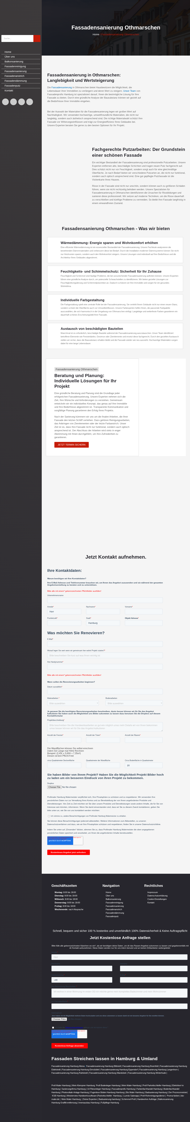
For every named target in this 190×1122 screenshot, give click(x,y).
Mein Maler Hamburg (131, 1085)
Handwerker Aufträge (146, 1099)
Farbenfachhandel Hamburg (149, 1089)
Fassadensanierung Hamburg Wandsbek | (108, 1073)
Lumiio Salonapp (131, 1095)
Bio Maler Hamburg (135, 1092)
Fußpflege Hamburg (110, 1102)
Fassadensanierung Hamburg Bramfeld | (141, 1066)
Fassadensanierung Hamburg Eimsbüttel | (81, 1069)
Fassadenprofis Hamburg (123, 1089)
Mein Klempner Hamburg (83, 1085)
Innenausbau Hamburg (88, 1102)
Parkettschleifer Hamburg (110, 1095)
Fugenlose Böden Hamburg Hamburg (107, 1092)
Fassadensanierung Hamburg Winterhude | (147, 1073)
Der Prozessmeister (178, 1092)
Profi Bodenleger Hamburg (108, 1085)
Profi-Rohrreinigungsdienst (152, 1095)
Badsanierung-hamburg (109, 1099)
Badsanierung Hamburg (156, 1092)
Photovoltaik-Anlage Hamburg (75, 1092)
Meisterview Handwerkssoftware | (82, 1095)
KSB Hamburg (59, 1095)
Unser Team (129, 91)
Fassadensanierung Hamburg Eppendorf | (120, 1069)
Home (96, 34)
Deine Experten (90, 1099)
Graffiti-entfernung (69, 1102)
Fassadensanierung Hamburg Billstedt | (104, 1066)
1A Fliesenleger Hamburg (99, 1089)
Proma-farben (173, 1095)
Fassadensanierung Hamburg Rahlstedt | (70, 1073)
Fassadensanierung (61, 87)
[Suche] (36, 38)
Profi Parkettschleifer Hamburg (157, 1085)
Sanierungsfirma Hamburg (74, 1089)
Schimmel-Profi (129, 1099)
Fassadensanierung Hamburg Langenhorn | (159, 1069)
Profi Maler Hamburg (60, 1085)
